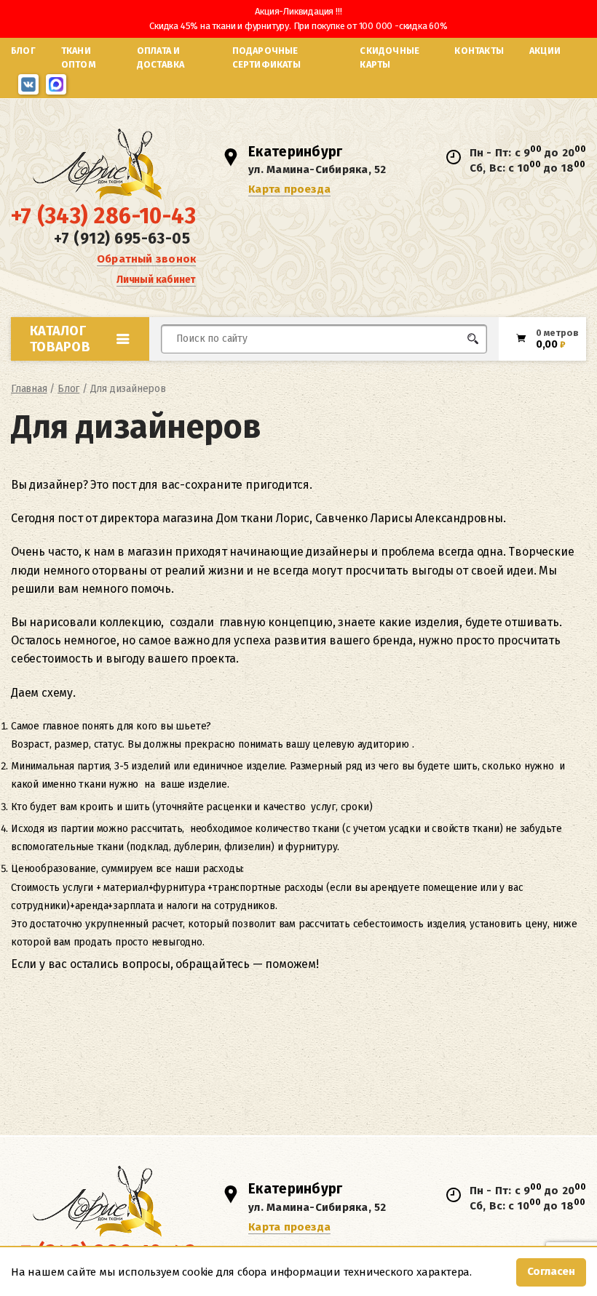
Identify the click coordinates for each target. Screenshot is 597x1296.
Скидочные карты (389, 57)
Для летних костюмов (231, 373)
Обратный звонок (146, 258)
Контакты (479, 50)
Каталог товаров (60, 339)
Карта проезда (289, 189)
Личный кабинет (156, 279)
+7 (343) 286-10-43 (103, 216)
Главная (29, 389)
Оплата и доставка (161, 57)
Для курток (352, 366)
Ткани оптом (78, 57)
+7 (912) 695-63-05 (122, 238)
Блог (23, 50)
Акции (545, 50)
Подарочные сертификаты (266, 57)
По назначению (102, 370)
